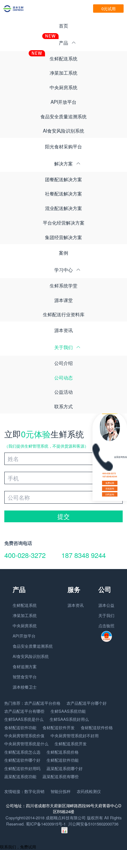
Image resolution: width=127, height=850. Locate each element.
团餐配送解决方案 (63, 179)
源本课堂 (63, 299)
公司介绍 (63, 362)
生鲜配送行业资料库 (63, 314)
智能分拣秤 (61, 791)
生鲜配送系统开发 (71, 744)
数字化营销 (34, 791)
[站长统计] (64, 832)
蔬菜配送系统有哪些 (61, 776)
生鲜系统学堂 (63, 285)
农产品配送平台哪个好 (87, 703)
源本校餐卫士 (25, 687)
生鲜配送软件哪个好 (22, 760)
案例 (63, 252)
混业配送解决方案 (63, 207)
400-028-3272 (25, 555)
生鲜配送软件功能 (63, 760)
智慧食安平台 (25, 677)
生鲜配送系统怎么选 (22, 752)
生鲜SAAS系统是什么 (23, 719)
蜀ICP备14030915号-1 (46, 824)
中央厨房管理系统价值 (24, 735)
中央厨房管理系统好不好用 (75, 735)
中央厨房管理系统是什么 (26, 744)
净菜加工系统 (63, 72)
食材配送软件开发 (59, 727)
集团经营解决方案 (63, 237)
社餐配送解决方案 (63, 193)
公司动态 (63, 377)
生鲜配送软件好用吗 (22, 768)
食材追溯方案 (25, 666)
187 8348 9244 (83, 555)
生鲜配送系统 (63, 58)
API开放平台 (63, 101)
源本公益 (106, 605)
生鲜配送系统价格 (63, 752)
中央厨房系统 (63, 87)
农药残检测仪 (89, 791)
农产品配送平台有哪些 (24, 711)
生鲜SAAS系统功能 (68, 711)
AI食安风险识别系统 (63, 130)
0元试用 (108, 8)
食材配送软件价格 (97, 727)
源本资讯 (63, 329)
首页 (63, 25)
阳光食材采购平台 (63, 146)
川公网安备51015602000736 (93, 824)
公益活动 (63, 391)
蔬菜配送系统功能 (20, 776)
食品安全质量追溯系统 (63, 116)
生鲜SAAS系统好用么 (69, 719)
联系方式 (63, 406)
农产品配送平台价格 (42, 703)
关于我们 (106, 615)
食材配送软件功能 (20, 727)
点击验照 (106, 626)
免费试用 (109, 482)
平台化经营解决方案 (63, 222)
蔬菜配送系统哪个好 (65, 768)
